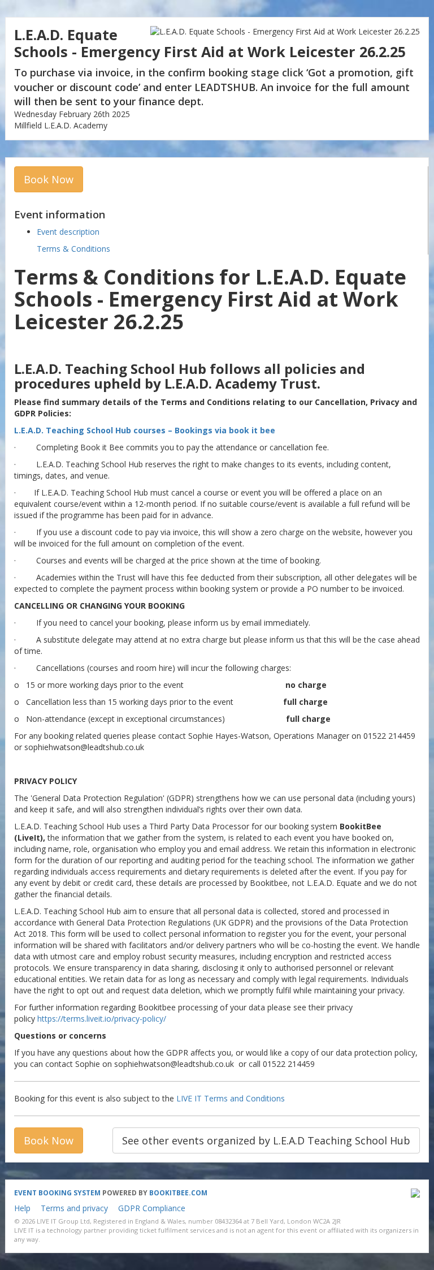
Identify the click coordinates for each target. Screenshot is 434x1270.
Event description (68, 231)
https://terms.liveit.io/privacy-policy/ (101, 1018)
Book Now (48, 179)
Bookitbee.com (178, 1193)
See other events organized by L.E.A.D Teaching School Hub (266, 1140)
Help (22, 1208)
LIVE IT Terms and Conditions (230, 1098)
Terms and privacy (74, 1208)
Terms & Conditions (73, 248)
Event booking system (57, 1193)
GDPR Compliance (151, 1208)
